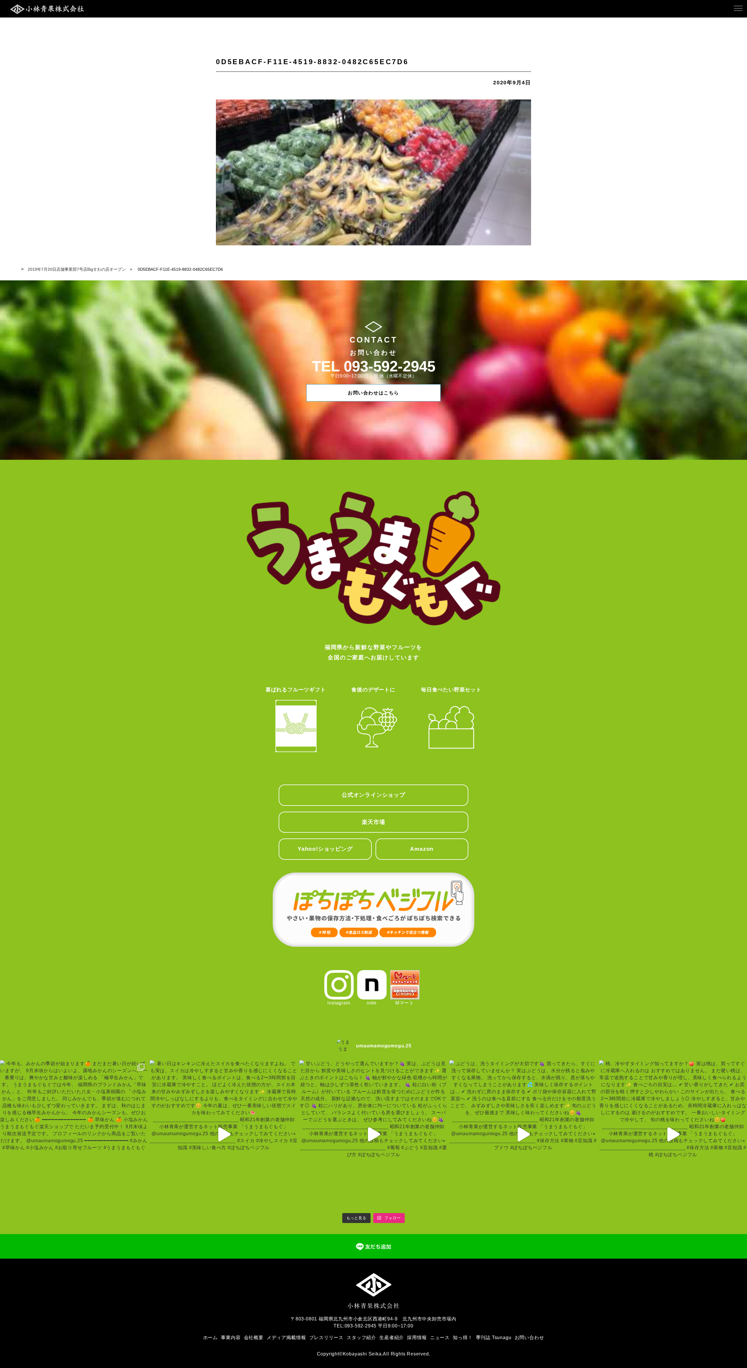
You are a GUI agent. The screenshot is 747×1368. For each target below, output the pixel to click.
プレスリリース (326, 1337)
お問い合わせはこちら (373, 392)
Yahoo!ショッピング (325, 849)
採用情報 (417, 1337)
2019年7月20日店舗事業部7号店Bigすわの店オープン (77, 269)
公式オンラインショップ (373, 795)
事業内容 (230, 1337)
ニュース (440, 1337)
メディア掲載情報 (286, 1337)
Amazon (422, 849)
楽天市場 (373, 822)
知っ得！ (462, 1337)
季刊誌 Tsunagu (494, 1337)
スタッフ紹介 (361, 1337)
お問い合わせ (529, 1337)
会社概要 (253, 1337)
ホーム (210, 1337)
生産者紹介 (391, 1337)
